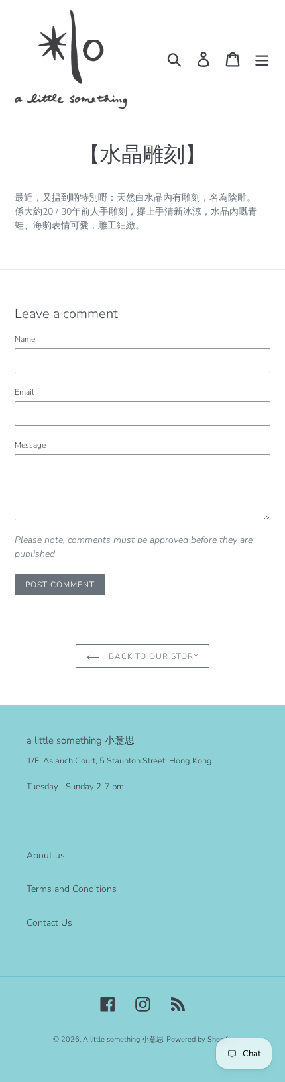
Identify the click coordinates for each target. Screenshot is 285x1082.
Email (24, 392)
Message (30, 445)
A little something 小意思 (123, 1039)
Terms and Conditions (72, 889)
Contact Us (49, 922)
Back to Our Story (152, 656)
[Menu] (261, 59)
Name (25, 339)
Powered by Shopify (199, 1039)
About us (46, 855)
